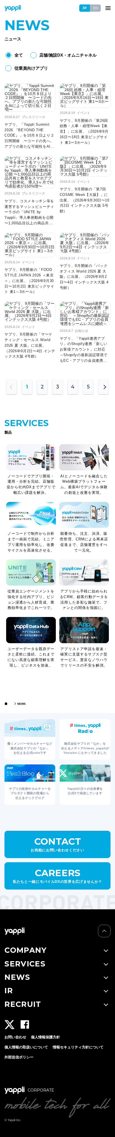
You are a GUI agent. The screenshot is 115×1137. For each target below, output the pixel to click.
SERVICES (24, 963)
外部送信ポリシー (18, 1057)
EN (95, 8)
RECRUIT (22, 1004)
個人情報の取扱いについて (26, 1047)
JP (84, 8)
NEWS (17, 977)
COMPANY (25, 950)
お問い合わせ (15, 1037)
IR (8, 990)
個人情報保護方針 (45, 1037)
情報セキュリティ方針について (78, 1047)
